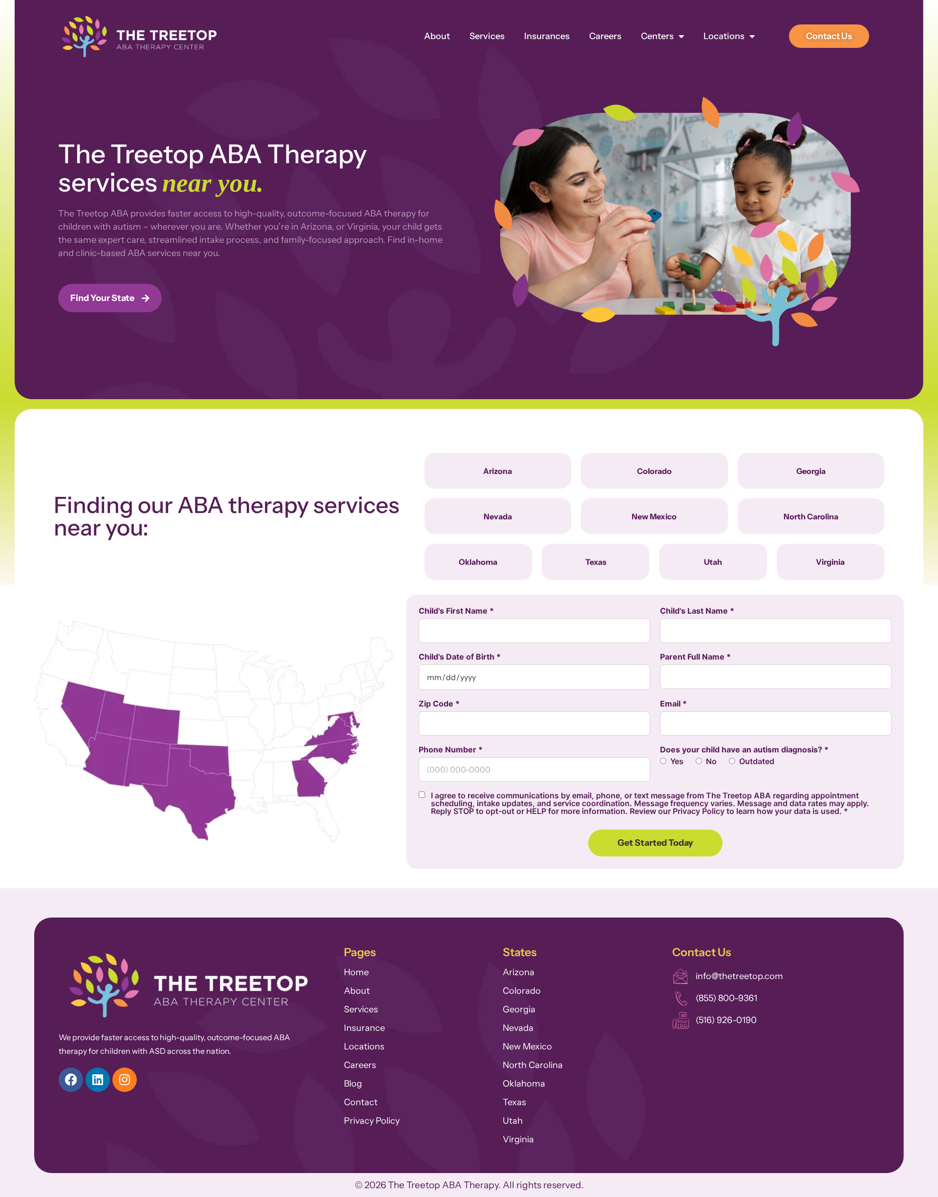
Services (487, 36)
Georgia (519, 1009)
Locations (724, 36)
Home (356, 972)
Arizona (518, 972)
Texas (514, 1102)
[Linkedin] (97, 1080)
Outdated (756, 761)
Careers (605, 36)
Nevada (518, 1028)
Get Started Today (655, 842)
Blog (353, 1083)
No (711, 761)
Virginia (518, 1139)
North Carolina (533, 1065)
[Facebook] (71, 1080)
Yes (676, 761)
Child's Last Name (697, 611)
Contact (361, 1102)
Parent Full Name (695, 657)
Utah (513, 1120)
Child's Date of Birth (460, 657)
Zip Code (439, 703)
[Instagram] (124, 1080)
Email (673, 703)
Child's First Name (456, 611)
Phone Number (451, 749)
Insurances (547, 36)
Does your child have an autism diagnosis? (744, 749)
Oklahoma (524, 1083)
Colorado (522, 990)
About (437, 36)
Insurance (364, 1028)
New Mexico (527, 1046)
